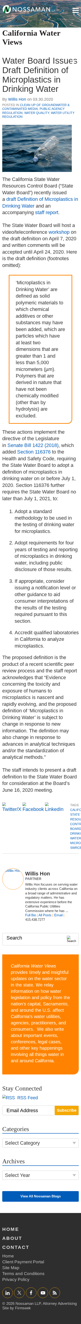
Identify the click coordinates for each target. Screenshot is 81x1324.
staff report (46, 212)
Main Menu (75, 10)
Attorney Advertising (60, 1303)
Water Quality (36, 113)
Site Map (10, 1267)
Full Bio (30, 915)
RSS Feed (27, 1097)
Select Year (17, 1175)
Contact (15, 1247)
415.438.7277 (35, 919)
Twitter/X (19, 1293)
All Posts (45, 915)
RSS (54, 1293)
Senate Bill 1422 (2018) (32, 445)
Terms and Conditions (23, 1273)
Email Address (22, 1110)
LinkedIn (7, 1293)
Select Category (22, 1143)
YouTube (43, 1293)
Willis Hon (17, 99)
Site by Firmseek (16, 1308)
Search (14, 938)
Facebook (31, 1293)
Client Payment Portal (23, 1261)
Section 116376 (34, 452)
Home (10, 1229)
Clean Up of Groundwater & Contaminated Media (36, 107)
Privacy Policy (15, 1279)
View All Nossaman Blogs (40, 1196)
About (12, 1238)
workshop (59, 232)
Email (58, 915)
